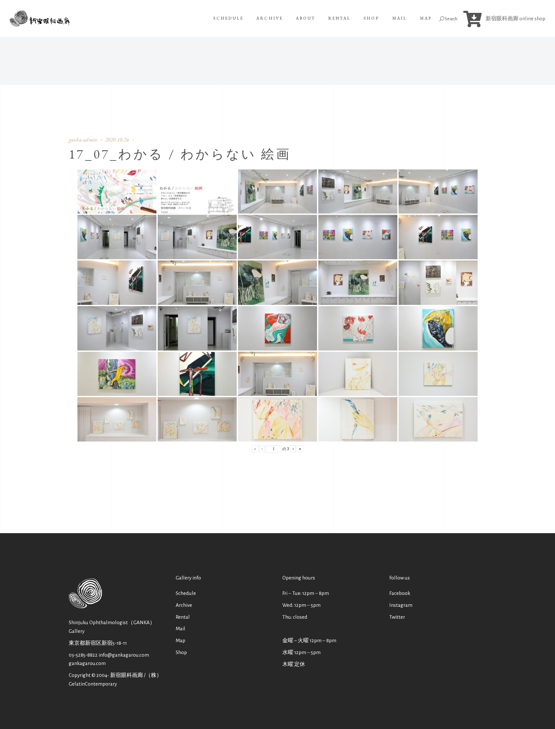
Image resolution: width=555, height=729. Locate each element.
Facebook (399, 593)
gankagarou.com (87, 663)
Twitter (397, 617)
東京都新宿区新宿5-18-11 (98, 643)
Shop (181, 652)
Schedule (186, 593)
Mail (180, 628)
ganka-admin (83, 139)
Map (180, 640)
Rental (183, 617)
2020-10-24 (117, 139)
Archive (184, 605)
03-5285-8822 (83, 655)
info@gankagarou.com (124, 655)
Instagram (400, 605)
